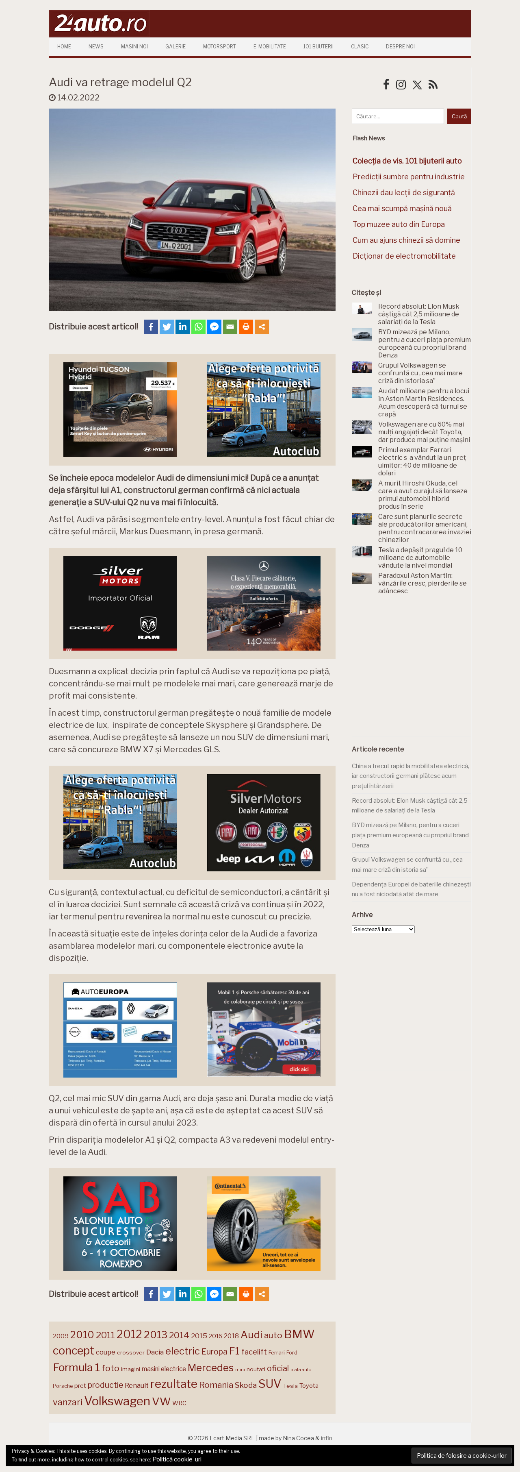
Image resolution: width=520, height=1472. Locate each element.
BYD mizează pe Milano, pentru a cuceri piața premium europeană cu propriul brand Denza (410, 835)
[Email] (230, 327)
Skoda (246, 1385)
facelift (254, 1352)
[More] (262, 327)
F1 (234, 1351)
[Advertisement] (413, 670)
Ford (291, 1353)
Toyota (308, 1385)
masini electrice (164, 1369)
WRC (179, 1403)
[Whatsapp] (198, 327)
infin (326, 1438)
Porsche (63, 1386)
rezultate (173, 1384)
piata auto (300, 1369)
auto (273, 1335)
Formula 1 (76, 1367)
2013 (155, 1334)
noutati (256, 1369)
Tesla (290, 1386)
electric (182, 1351)
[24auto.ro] (99, 34)
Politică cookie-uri (177, 1459)
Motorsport (219, 47)
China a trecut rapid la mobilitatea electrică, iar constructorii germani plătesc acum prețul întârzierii (410, 776)
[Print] (246, 327)
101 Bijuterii (318, 47)
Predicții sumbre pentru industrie (409, 176)
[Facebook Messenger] (214, 327)
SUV (270, 1384)
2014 (179, 1335)
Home (64, 47)
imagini (130, 1369)
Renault (137, 1385)
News (96, 47)
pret (80, 1385)
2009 (61, 1336)
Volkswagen (117, 1401)
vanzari (67, 1402)
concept (73, 1350)
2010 (82, 1335)
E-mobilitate (270, 47)
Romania (216, 1385)
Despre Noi (400, 47)
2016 (215, 1336)
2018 (231, 1336)
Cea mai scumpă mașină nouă (402, 208)
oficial (278, 1368)
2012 (129, 1334)
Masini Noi (134, 47)
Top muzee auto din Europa (399, 224)
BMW (299, 1334)
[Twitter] (167, 327)
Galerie (175, 47)
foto (110, 1368)
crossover (131, 1352)
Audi (251, 1334)
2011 (105, 1335)
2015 (199, 1336)
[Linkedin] (183, 327)
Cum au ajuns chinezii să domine (406, 240)
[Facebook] (151, 327)
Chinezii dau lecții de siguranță (404, 192)
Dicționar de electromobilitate (404, 256)
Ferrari (277, 1352)
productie (105, 1385)
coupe (105, 1352)
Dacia (155, 1352)
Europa (215, 1352)
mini (240, 1369)
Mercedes (211, 1367)
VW (161, 1401)
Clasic (359, 47)
